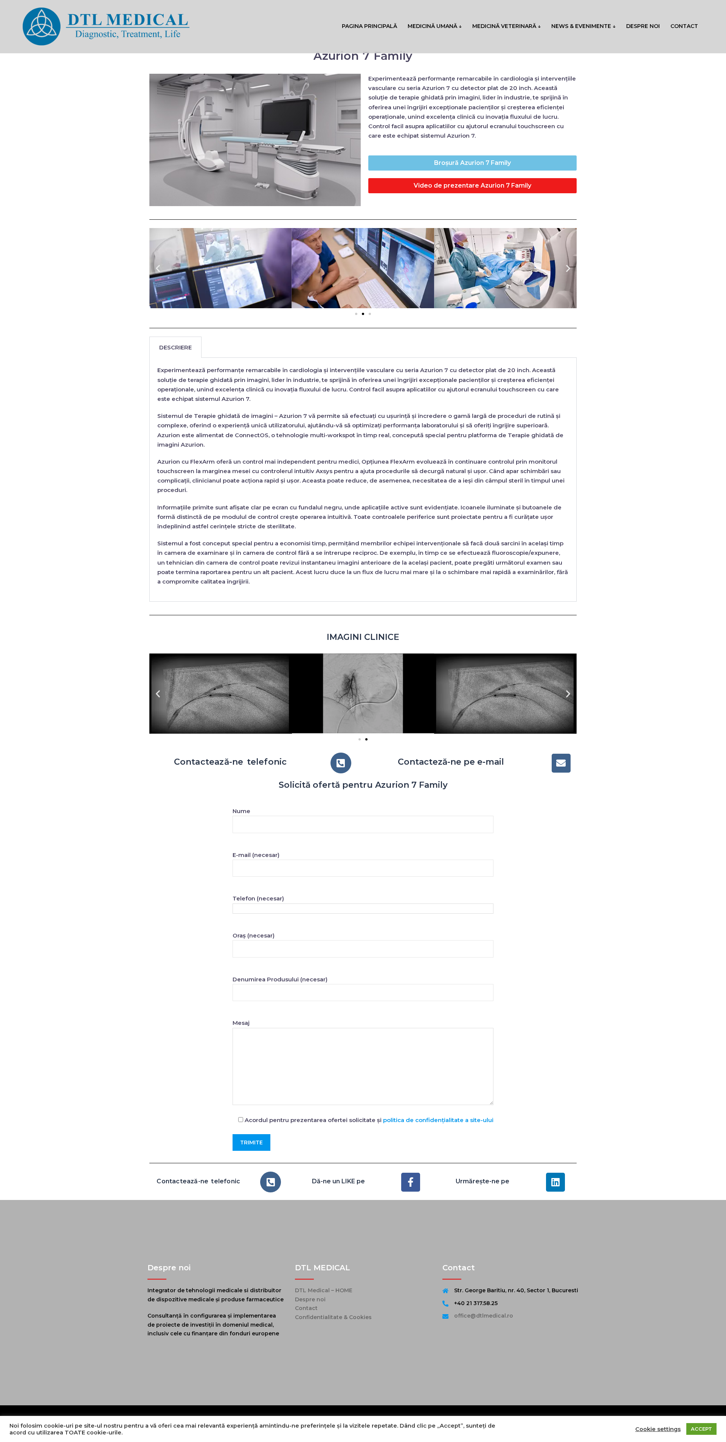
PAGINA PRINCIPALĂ (369, 26)
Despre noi (310, 1299)
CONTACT (684, 26)
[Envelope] (561, 763)
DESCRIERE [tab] (175, 347)
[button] (158, 268)
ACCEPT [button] (701, 1429)
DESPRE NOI (643, 26)
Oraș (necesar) (254, 935)
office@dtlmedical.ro (483, 1315)
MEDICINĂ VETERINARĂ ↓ (506, 26)
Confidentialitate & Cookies (333, 1317)
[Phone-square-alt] (340, 763)
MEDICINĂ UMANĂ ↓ (435, 26)
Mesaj (241, 1022)
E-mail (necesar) (256, 854)
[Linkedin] (555, 1182)
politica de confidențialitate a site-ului (438, 1120)
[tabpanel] (363, 480)
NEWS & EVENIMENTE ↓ (583, 26)
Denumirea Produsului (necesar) (280, 979)
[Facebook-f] (410, 1182)
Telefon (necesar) (258, 898)
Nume (241, 811)
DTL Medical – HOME (323, 1290)
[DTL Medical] (106, 25)
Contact (306, 1308)
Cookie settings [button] (658, 1429)
